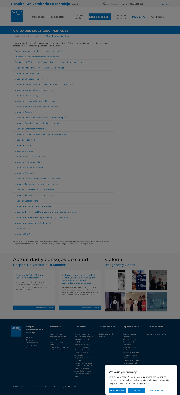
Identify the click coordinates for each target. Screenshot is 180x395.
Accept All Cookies (117, 390)
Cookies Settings (156, 390)
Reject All (136, 390)
